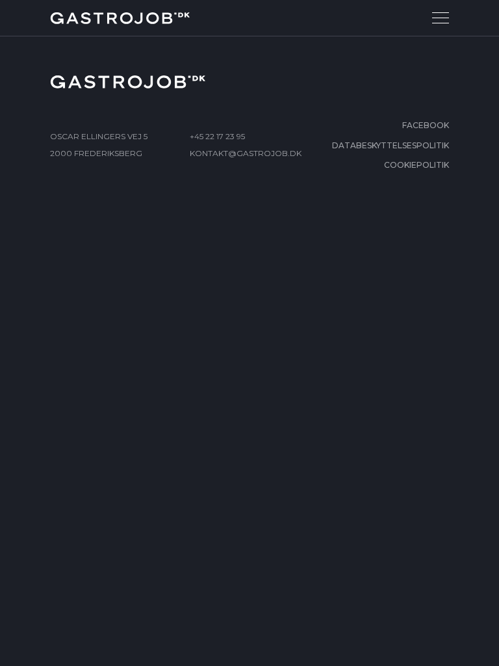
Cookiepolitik (416, 165)
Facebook (425, 125)
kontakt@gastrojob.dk (245, 153)
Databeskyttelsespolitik (390, 145)
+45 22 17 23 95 (217, 136)
